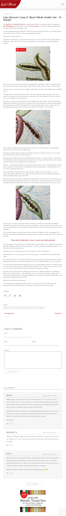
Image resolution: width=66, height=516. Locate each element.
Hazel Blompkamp (8, 26)
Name (5, 333)
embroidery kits (10, 307)
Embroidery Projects (25, 307)
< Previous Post (8, 313)
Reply (11, 423)
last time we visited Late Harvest (15, 24)
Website (34, 341)
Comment (6, 350)
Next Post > (59, 313)
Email (5, 341)
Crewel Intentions (34, 26)
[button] (62, 4)
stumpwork (39, 307)
